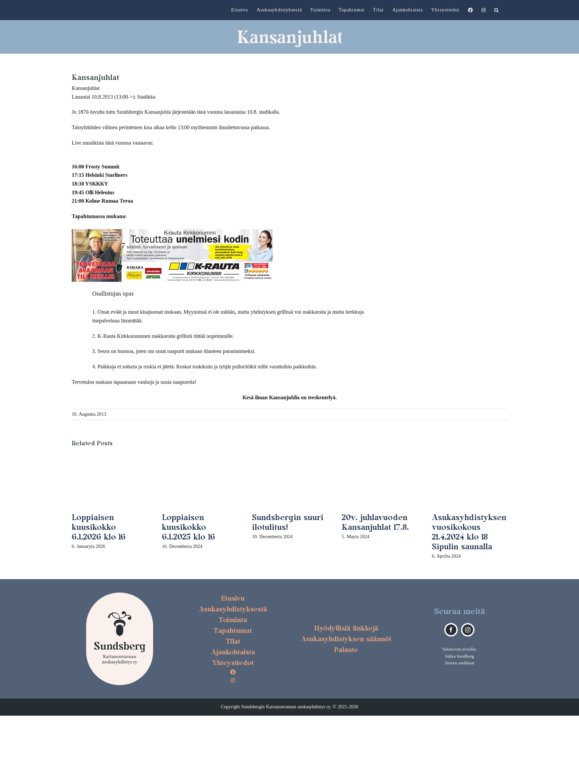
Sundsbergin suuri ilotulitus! (287, 522)
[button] (496, 10)
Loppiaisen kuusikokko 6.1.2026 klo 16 (99, 527)
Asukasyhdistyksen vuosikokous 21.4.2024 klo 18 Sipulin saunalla (469, 531)
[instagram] (467, 629)
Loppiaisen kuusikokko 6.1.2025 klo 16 (188, 527)
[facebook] (451, 629)
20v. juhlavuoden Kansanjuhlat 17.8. (375, 522)
